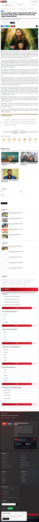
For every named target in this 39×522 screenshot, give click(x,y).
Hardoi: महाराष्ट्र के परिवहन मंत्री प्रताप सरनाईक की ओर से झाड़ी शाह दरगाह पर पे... (29, 132)
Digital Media (23, 460)
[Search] (37, 2)
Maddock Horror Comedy (33, 119)
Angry (24, 142)
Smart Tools (3, 417)
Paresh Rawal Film (23, 123)
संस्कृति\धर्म (3, 480)
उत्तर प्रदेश (3, 474)
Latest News (13, 417)
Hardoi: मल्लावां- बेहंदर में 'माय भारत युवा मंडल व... (16, 257)
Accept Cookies (5, 518)
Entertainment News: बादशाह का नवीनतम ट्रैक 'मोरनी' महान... (28, 164)
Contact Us (22, 467)
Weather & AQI (23, 459)
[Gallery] (35, 2)
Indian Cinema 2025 (13, 125)
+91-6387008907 (6, 491)
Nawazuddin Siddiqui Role (15, 123)
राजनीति (3, 477)
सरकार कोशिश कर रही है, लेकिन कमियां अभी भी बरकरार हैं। (12, 302)
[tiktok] (37, 514)
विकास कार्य (5, 380)
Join (16, 504)
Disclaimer (23, 477)
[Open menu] (32, 2)
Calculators (4, 460)
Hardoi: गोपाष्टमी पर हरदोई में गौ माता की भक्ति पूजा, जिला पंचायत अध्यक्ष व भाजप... (10, 132)
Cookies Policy (24, 479)
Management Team (5, 457)
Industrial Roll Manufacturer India (7, 465)
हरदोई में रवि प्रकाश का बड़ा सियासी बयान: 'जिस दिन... (16, 251)
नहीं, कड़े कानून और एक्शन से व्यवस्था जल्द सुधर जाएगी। (11, 299)
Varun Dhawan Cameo (7, 123)
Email (21, 191)
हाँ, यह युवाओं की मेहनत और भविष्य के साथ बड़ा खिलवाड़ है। (12, 296)
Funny (19, 142)
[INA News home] (4, 1)
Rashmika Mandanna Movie (24, 119)
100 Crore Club (6, 121)
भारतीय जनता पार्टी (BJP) (7, 390)
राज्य (3, 475)
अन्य (4, 401)
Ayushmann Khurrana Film (15, 119)
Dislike (9, 142)
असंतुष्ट (5, 337)
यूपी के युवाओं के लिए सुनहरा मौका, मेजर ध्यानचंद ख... (16, 229)
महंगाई (5, 372)
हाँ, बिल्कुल (5, 314)
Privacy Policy (24, 475)
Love (14, 142)
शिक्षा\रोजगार (4, 482)
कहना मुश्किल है (6, 322)
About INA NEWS (5, 455)
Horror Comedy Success (25, 121)
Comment (2, 195)
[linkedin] (32, 514)
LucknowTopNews (5, 281)
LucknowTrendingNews (27, 281)
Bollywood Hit (19, 121)
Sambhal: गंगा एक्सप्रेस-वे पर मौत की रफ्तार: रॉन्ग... (15, 246)
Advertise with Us (23, 457)
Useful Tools (4, 459)
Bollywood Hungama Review (31, 123)
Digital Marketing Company (25, 465)
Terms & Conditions (25, 474)
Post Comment (4, 203)
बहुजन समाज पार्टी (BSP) (7, 395)
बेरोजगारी (5, 369)
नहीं (4, 319)
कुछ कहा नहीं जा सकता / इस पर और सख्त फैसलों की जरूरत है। (12, 304)
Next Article (22, 130)
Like (3, 142)
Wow (35, 142)
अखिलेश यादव (6, 352)
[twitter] (27, 514)
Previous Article (16, 130)
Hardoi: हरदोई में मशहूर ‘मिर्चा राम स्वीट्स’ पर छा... (15, 212)
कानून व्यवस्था (6, 375)
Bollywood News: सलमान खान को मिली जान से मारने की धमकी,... (9, 181)
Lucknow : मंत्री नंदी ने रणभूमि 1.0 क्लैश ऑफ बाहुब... (16, 262)
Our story (16, 435)
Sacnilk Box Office (6, 125)
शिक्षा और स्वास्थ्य (6, 378)
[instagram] (30, 514)
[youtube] (35, 514)
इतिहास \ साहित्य (4, 479)
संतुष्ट (4, 334)
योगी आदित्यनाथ (6, 349)
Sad (29, 142)
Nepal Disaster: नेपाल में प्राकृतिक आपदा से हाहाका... (16, 223)
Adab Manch (4, 464)
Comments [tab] (4, 188)
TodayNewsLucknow (19, 281)
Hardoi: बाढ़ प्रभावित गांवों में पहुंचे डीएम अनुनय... (15, 234)
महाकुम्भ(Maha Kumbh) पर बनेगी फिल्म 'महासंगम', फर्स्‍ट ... (8, 164)
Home (1, 8)
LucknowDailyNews (12, 281)
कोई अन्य (5, 360)
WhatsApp (10, 508)
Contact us (5, 508)
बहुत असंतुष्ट (5, 340)
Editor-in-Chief (23, 455)
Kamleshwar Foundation (24, 462)
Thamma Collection (33, 121)
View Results (34, 325)
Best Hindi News (5, 462)
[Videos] (34, 2)
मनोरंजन (4, 8)
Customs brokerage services (6, 467)
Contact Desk (8, 417)
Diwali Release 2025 (12, 121)
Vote (17, 325)
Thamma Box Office (7, 119)
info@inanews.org (6, 494)
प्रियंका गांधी (5, 357)
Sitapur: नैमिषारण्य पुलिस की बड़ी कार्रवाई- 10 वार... (16, 218)
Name (2, 191)
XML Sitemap (24, 482)
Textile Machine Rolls (24, 464)
